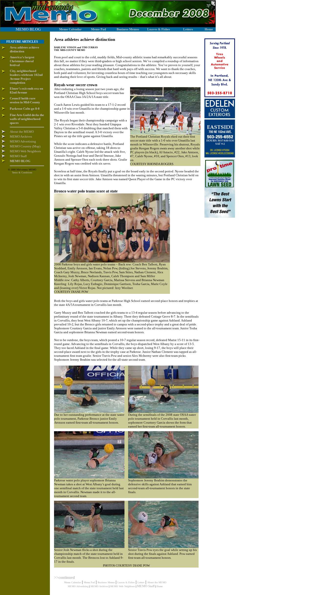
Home (159, 586)
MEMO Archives (99, 586)
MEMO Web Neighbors (122, 586)
